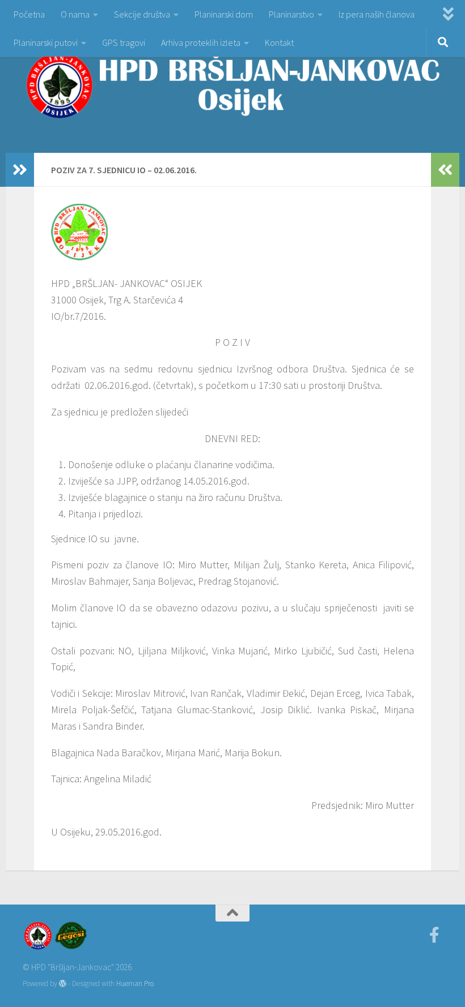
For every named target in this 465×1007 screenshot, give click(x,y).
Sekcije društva (142, 14)
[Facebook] (434, 935)
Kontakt (279, 42)
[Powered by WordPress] (62, 983)
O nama (75, 14)
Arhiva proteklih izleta (200, 42)
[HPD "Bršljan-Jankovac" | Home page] (232, 85)
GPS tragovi (123, 42)
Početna (29, 14)
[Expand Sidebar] (20, 170)
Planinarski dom (224, 14)
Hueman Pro (135, 983)
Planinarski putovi (46, 42)
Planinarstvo (291, 14)
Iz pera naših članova (377, 14)
